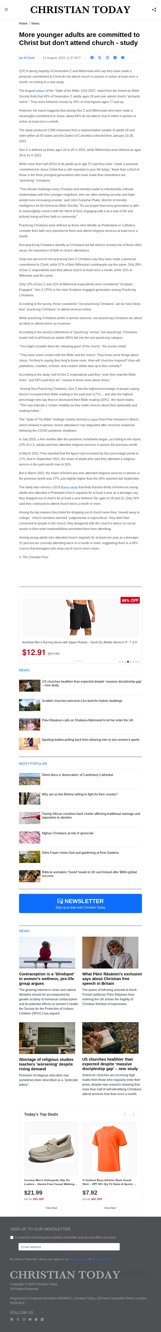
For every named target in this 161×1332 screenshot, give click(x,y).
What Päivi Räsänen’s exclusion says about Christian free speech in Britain (112, 979)
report (95, 419)
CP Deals (78, 661)
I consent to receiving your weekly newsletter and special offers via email (65, 1237)
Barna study (69, 487)
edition (40, 91)
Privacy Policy (101, 1259)
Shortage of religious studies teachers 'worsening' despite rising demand (46, 1064)
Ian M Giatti (27, 58)
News (35, 23)
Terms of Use (79, 1259)
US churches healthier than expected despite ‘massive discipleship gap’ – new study (110, 1064)
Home (23, 23)
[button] (6, 10)
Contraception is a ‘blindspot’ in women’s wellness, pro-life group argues (46, 979)
